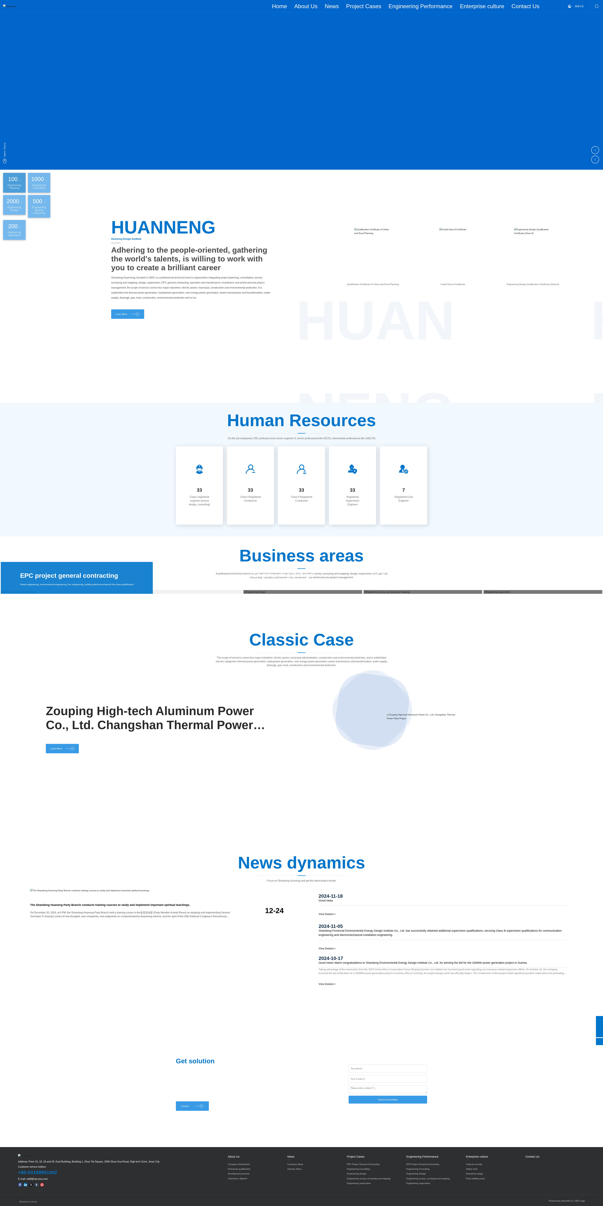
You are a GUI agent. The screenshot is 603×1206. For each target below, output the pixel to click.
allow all (315, 1198)
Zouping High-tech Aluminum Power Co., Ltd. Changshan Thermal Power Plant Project (150, 753)
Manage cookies (288, 1198)
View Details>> (327, 929)
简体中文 (579, 6)
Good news (326, 915)
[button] (595, 83)
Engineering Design (283, 575)
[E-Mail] (599, 1026)
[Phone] (599, 1019)
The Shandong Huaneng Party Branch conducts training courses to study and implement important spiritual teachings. (110, 919)
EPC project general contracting (69, 575)
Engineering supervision (530, 575)
